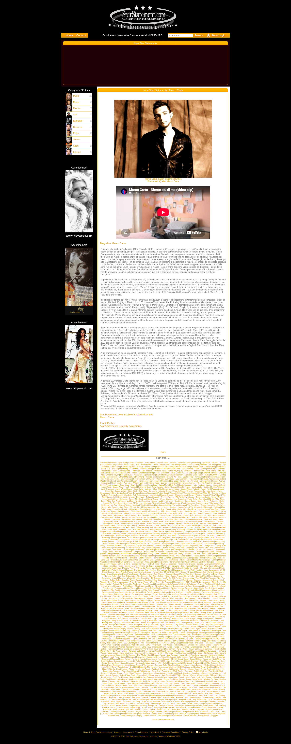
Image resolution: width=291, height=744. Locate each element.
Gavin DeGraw (110, 618)
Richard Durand (121, 517)
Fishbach (213, 655)
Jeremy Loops (195, 697)
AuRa (179, 649)
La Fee (143, 483)
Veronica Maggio (190, 493)
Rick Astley (194, 612)
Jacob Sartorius (205, 649)
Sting (160, 621)
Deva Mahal (161, 657)
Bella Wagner (213, 523)
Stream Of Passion (147, 479)
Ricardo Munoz (179, 491)
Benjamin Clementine (197, 531)
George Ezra (209, 546)
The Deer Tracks (140, 529)
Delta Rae (117, 596)
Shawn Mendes (175, 604)
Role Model (162, 716)
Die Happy (178, 554)
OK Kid (173, 659)
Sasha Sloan (148, 673)
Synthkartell (113, 562)
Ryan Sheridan (185, 533)
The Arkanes (158, 558)
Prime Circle (209, 538)
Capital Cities (151, 540)
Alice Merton (151, 663)
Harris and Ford (127, 501)
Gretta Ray (125, 631)
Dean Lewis (196, 677)
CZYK (193, 681)
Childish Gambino (191, 661)
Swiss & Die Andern (121, 584)
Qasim (199, 544)
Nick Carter (105, 473)
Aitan (177, 489)
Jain (166, 637)
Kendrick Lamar (184, 463)
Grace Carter (145, 641)
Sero (222, 661)
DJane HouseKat (208, 505)
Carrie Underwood (169, 677)
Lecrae (124, 651)
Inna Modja (154, 495)
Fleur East (151, 608)
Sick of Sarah (131, 481)
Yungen (137, 647)
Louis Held (168, 683)
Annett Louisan (112, 485)
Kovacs (169, 574)
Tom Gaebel (133, 574)
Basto (183, 489)
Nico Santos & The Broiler (198, 631)
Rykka (202, 525)
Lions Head (137, 596)
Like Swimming (138, 550)
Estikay (146, 625)
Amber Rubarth (193, 489)
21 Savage (171, 657)
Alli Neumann (187, 706)
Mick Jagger (116, 701)
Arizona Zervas (116, 693)
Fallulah (199, 552)
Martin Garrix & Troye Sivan (121, 635)
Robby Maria (178, 574)
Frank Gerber (193, 465)
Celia (222, 501)
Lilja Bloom (104, 564)
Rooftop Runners (109, 556)
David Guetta (208, 552)
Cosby (183, 572)
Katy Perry (136, 602)
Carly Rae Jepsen (198, 596)
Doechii (113, 712)
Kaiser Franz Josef (164, 635)
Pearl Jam (125, 695)
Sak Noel (174, 485)
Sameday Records (139, 631)
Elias (139, 691)
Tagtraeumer (206, 590)
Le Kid (208, 525)
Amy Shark (171, 661)
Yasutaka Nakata (191, 625)
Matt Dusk (138, 475)
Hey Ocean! (147, 548)
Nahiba (217, 507)
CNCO (207, 657)
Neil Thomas (113, 604)
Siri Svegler (194, 540)
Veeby (102, 546)
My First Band (173, 566)
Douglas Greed (161, 560)
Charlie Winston (141, 586)
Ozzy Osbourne (153, 693)
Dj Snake (166, 699)
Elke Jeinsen (147, 471)
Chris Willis (157, 489)
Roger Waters (199, 633)
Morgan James (129, 590)
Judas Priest (184, 651)
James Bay (178, 598)
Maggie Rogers (112, 675)
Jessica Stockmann (154, 477)
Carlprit (189, 548)
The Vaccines (150, 653)
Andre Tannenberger (108, 477)
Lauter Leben (169, 523)
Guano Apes (118, 487)
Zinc (182, 566)
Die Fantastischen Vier (137, 649)
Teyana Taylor (155, 697)
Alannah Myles (176, 493)
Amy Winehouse (199, 699)
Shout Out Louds (209, 651)
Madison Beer (193, 712)
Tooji (184, 503)
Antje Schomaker (123, 645)
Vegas (114, 578)
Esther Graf (127, 706)
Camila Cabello (186, 633)
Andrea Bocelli (148, 602)
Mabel (106, 693)
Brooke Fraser (184, 487)
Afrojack (169, 501)
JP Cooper (186, 691)
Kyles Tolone (201, 629)
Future (186, 629)
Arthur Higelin (218, 515)
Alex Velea (105, 479)
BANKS (210, 550)
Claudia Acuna (208, 479)
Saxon (123, 657)
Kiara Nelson (198, 693)
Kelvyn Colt (193, 649)
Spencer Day (149, 475)
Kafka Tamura (131, 588)
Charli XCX (105, 469)
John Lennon (192, 695)
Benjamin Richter (193, 641)
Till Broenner (156, 578)
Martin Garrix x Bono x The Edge (175, 701)
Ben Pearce (131, 544)
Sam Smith (156, 568)
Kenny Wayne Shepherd (193, 637)
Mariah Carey (105, 651)
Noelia (138, 501)
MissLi (103, 481)
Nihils (167, 576)
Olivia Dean (214, 712)
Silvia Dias (105, 483)
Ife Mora (175, 544)
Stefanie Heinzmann (193, 586)
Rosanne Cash (182, 697)
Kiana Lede (171, 687)
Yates (165, 606)
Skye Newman (144, 714)
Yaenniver (220, 701)
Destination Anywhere (193, 519)
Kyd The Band (122, 681)
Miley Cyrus (164, 465)
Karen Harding (209, 586)
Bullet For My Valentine (151, 701)
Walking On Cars (211, 679)
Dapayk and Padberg (144, 546)
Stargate (103, 631)
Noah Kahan (126, 716)
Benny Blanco (115, 685)
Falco (160, 631)
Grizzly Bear (105, 643)
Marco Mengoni (219, 525)
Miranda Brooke (165, 491)
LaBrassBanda (120, 625)
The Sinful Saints (151, 590)
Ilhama (189, 491)
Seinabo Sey (162, 604)
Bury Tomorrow (204, 659)
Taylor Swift (122, 463)
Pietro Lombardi (198, 691)
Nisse (159, 606)
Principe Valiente (202, 495)
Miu (155, 517)
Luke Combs (115, 689)
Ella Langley (137, 716)
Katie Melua (204, 621)
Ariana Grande (162, 463)
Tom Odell (218, 612)
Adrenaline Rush (120, 574)
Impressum (127, 732)
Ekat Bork (209, 564)
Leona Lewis (188, 604)
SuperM (177, 685)
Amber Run (197, 566)
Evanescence (196, 647)
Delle (211, 610)
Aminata (148, 594)
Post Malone (205, 661)
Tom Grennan (178, 641)
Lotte (192, 629)
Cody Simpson (129, 546)
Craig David (196, 651)
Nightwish (105, 590)
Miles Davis (122, 679)
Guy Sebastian (154, 647)
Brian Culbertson (176, 475)
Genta (222, 475)
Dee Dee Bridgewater (126, 576)
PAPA (169, 546)
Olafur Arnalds (192, 525)
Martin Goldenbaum (215, 572)
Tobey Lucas (160, 596)
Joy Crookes (108, 704)
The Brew (150, 550)
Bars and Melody (154, 677)
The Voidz (169, 653)
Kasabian (212, 629)
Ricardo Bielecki (109, 558)
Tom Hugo (140, 497)
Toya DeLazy (131, 525)
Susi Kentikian (172, 655)
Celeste (125, 689)
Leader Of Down (210, 675)
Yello (200, 695)
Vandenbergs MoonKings (130, 554)
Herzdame (150, 556)
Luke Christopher (135, 625)
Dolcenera (116, 519)
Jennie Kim (161, 710)
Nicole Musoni (165, 529)
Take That (159, 602)
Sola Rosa (143, 491)
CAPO (223, 712)
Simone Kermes (189, 483)
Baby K (175, 529)
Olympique (159, 586)
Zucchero (171, 614)
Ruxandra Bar (199, 491)
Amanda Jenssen (146, 525)
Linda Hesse (158, 521)
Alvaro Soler (208, 706)
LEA (159, 663)
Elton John (124, 606)
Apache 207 (136, 695)
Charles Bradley (168, 548)
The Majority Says (164, 570)
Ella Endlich (218, 566)
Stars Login (203, 732)
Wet (109, 665)
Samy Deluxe (152, 499)
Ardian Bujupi (163, 493)
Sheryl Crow (127, 685)
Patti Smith (142, 679)
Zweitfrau (153, 485)
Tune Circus (148, 584)
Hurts (201, 594)
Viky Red (144, 505)
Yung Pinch (130, 675)
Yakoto (208, 485)
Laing (150, 574)
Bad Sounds (174, 669)
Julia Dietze (220, 479)
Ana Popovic (200, 536)
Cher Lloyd (154, 687)
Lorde (132, 531)
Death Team (150, 588)
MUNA (177, 681)
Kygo (103, 608)
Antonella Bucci (160, 471)
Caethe (207, 487)
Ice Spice (203, 704)
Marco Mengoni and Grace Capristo (205, 627)
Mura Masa (190, 683)
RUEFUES (169, 572)
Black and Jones (210, 519)
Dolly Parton (210, 467)
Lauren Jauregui (214, 673)
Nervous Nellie (110, 576)
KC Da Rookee (154, 544)
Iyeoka (152, 570)
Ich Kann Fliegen (151, 503)
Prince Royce (124, 659)
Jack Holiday (128, 509)
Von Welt (154, 625)
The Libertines (138, 604)
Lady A (175, 533)
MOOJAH (214, 475)
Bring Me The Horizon (148, 667)
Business (77, 127)
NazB (165, 578)
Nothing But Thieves (149, 633)
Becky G (193, 659)
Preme (180, 661)
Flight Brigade (168, 616)
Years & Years (107, 586)
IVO (177, 556)
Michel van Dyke (131, 566)
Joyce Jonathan (201, 477)
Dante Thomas (171, 487)
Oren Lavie (139, 653)
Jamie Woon (121, 489)
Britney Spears (207, 612)
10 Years (116, 651)
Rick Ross (209, 643)
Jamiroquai (218, 625)
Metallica (105, 467)
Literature (77, 121)
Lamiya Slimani (182, 612)
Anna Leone (152, 659)
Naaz (221, 633)
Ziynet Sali (109, 491)
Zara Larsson (189, 614)
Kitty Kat (221, 471)
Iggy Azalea (104, 525)
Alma (111, 625)
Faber (219, 629)
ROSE (152, 710)
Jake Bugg (126, 519)
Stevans (150, 598)
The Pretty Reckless (195, 570)
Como (190, 527)
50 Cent (178, 699)
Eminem (177, 467)
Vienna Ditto (203, 548)
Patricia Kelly (175, 691)
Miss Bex (189, 574)
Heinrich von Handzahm (151, 538)
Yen (181, 519)
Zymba (209, 710)
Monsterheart (178, 582)
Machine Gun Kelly (208, 465)
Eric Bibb (196, 554)
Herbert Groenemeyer (189, 602)
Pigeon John (125, 473)
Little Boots (111, 511)
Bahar (163, 536)
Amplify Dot (184, 529)
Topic (222, 606)
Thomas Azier (188, 523)
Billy (108, 610)
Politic (76, 133)
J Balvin (140, 467)
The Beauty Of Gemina (156, 614)
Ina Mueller (211, 469)
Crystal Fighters (138, 540)
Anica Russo (129, 693)
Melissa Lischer (198, 562)
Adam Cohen (158, 576)
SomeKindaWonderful (171, 584)
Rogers (218, 643)
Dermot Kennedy (212, 683)
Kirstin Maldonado (142, 635)
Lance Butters (196, 665)
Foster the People (191, 568)
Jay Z (209, 699)
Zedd (126, 673)
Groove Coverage (161, 473)
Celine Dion (115, 467)
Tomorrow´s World (143, 531)
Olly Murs (121, 525)
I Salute (221, 655)
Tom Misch (104, 657)
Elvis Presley (213, 639)
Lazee (104, 499)
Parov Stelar (192, 499)
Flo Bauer (127, 550)
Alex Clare (124, 507)
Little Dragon (216, 631)
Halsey (163, 687)
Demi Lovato (213, 600)
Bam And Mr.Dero (210, 574)
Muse (109, 548)
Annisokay (140, 616)
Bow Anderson (179, 695)
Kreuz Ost (219, 542)
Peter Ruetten (198, 485)
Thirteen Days (184, 596)
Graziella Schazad (188, 584)
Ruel (213, 657)
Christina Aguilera (128, 467)
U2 (209, 596)
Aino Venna (181, 527)
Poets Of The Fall (160, 623)
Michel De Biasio (146, 566)
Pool (198, 590)
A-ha (220, 704)
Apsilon (220, 708)
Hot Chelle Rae (208, 533)
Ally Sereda (148, 517)
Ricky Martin (117, 621)
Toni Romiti (213, 671)
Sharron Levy (188, 578)
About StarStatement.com (101, 732)
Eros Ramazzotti (191, 600)
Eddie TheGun (160, 525)
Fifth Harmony (164, 618)
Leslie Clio (192, 513)
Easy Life (111, 691)
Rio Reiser (210, 701)
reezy (135, 706)
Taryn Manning (219, 513)
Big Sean (179, 625)
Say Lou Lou (186, 546)
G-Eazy (190, 572)
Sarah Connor (137, 594)
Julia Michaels (168, 697)
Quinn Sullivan (170, 631)
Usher (199, 616)
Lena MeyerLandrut (193, 592)
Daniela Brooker (166, 495)
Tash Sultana (123, 667)
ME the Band (210, 529)
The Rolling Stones (178, 465)
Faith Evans (147, 592)
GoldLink (210, 667)
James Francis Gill (178, 576)
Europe (168, 586)
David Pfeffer (196, 582)
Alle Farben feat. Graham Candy (119, 560)
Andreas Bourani (115, 495)
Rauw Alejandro (219, 714)
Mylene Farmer (217, 604)
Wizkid (204, 639)
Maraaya (121, 578)
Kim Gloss (179, 501)
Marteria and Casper (133, 665)
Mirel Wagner (158, 574)
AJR (154, 641)
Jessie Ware (153, 513)
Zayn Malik (205, 463)
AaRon (212, 608)
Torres (140, 590)
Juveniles (197, 533)
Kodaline (124, 531)
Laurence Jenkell (194, 503)
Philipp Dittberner (208, 641)
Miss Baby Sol (130, 495)
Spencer (198, 574)
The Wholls (141, 655)
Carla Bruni (113, 647)
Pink (142, 643)
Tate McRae (220, 706)
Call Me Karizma (200, 671)
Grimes (182, 525)
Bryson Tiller (193, 645)
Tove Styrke (164, 594)
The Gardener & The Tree (144, 639)
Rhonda (103, 582)
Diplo (148, 681)
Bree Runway (208, 697)
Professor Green (115, 673)
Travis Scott (150, 467)
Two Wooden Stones (125, 556)
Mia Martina (118, 515)
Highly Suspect (127, 629)
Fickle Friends (217, 623)
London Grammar (183, 542)
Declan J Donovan (159, 669)
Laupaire (209, 594)
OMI (187, 582)
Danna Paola (155, 695)
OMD (148, 645)
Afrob (208, 623)
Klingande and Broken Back (193, 667)
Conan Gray (107, 683)
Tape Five (214, 509)
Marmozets (173, 560)
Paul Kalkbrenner (196, 657)
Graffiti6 (111, 513)
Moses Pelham (187, 643)
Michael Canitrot (135, 517)
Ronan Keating (193, 606)
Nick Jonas (151, 637)
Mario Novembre (126, 653)
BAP (177, 572)
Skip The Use (192, 517)
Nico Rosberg (187, 469)
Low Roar (217, 558)
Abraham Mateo (135, 651)
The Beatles (133, 469)
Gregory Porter (164, 540)
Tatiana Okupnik (152, 497)
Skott (150, 655)
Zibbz (133, 527)
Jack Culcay (189, 473)
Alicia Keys (123, 612)
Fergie (179, 614)
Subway (164, 483)
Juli (150, 576)
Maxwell (135, 671)
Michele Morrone (154, 699)
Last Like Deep (113, 531)
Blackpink (169, 467)
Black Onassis (109, 544)
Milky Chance (206, 540)
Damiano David (179, 712)
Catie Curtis (138, 489)
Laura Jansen (181, 479)
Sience (76, 139)
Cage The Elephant (120, 677)
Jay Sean (189, 639)
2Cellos (207, 665)
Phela (155, 594)
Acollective (123, 582)
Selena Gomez (122, 465)
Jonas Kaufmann (218, 665)
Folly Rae (140, 661)
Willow (202, 701)
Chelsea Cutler (149, 691)
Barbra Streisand (208, 669)
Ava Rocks (114, 479)
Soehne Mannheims (173, 521)
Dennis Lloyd (184, 677)
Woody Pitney (129, 568)
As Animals (132, 572)
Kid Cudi (127, 699)
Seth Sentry (172, 596)
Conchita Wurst (128, 580)
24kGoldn (127, 701)
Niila (131, 598)
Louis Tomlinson (132, 641)
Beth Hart (182, 513)
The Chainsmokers (137, 608)
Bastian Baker (209, 521)
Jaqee (178, 523)
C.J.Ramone (166, 582)
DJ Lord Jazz (135, 507)
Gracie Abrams (190, 716)
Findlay (104, 604)
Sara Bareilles (167, 675)
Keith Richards (205, 602)
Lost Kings (185, 647)
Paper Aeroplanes (187, 552)
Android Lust (113, 499)
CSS (186, 531)
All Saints (160, 608)
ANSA (164, 568)
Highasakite (220, 562)
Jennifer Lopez (146, 469)
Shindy (208, 681)
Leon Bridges (163, 659)
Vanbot (190, 538)
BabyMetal (211, 708)
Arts (75, 114)
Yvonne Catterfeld (114, 546)
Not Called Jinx (126, 475)
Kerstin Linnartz (137, 477)
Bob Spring (218, 594)
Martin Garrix (105, 627)
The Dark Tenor (153, 564)
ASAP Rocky (178, 671)
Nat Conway (170, 649)
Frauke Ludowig (118, 471)
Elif (190, 693)
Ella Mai (145, 697)
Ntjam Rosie (114, 523)
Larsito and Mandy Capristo (179, 673)
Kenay (137, 629)
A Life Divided (119, 521)
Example (172, 564)
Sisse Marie (154, 505)
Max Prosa (146, 629)
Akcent (154, 501)
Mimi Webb (120, 704)
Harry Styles (150, 463)
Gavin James (166, 647)
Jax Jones (136, 697)
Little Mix (140, 610)
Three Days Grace (156, 649)
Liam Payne (196, 689)
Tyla (137, 465)
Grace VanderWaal (151, 651)
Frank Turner (217, 681)
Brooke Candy (115, 616)
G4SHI (161, 653)
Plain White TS (204, 493)
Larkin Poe (213, 606)
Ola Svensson (215, 517)
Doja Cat (137, 560)
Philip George (219, 584)
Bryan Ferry (178, 515)
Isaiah (218, 669)
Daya (155, 618)
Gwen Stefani (218, 602)
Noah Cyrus (134, 633)
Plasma (189, 566)
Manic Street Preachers (189, 655)
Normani (221, 675)
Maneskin (194, 701)
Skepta (157, 708)
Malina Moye (163, 485)
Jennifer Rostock (214, 614)
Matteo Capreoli (161, 598)
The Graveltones (217, 548)
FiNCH (192, 710)
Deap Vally (180, 517)
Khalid (121, 641)
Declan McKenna (164, 641)
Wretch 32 (131, 578)
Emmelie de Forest (175, 531)
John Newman (206, 558)
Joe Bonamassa (211, 570)
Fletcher (159, 683)
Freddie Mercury (150, 685)
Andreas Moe (218, 590)
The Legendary (187, 623)
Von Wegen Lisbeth (210, 677)
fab (168, 651)
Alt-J (221, 523)
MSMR (104, 527)
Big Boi (205, 635)
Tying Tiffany (215, 495)
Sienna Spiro (157, 714)
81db (207, 475)
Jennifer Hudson (121, 633)
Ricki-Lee (210, 562)
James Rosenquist (149, 493)
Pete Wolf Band (180, 645)
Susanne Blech (172, 552)
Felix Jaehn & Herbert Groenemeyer (160, 612)
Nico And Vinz (201, 576)
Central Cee (110, 465)
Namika (215, 596)
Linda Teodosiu (185, 485)
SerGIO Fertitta (175, 578)
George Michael (182, 689)
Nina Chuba (181, 704)
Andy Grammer (107, 489)
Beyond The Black (205, 584)
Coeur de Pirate (176, 592)
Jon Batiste (130, 704)
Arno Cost (146, 501)
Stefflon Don (174, 623)
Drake (155, 465)
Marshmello (140, 663)
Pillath (105, 625)
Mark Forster (203, 608)
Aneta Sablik (150, 562)
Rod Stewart (150, 604)
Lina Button (211, 491)
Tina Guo (172, 665)
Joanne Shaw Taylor (194, 679)
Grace (109, 574)
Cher (193, 544)
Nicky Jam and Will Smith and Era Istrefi (184, 663)
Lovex (205, 503)
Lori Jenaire (155, 481)
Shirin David (193, 704)
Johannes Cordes (203, 497)
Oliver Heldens (108, 572)
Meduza (145, 687)
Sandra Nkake (139, 523)
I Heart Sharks (199, 556)
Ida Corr (114, 505)
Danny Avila (166, 671)
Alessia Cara (122, 608)
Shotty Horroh (134, 669)
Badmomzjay (106, 695)
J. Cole (104, 714)
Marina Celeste (219, 485)
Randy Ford (184, 481)
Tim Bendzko (140, 499)
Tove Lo (164, 564)
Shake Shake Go (200, 588)
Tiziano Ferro (145, 689)
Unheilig (191, 576)
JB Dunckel (208, 653)
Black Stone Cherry (177, 606)
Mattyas (148, 489)
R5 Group (159, 550)
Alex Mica (203, 499)
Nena (113, 525)
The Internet (148, 665)
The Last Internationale (209, 568)
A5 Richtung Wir (169, 477)
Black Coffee (159, 610)
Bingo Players (185, 562)
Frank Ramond (130, 487)
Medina (136, 505)
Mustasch (151, 657)
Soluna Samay (190, 501)
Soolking (218, 693)
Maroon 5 (214, 621)
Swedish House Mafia (168, 513)
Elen (182, 683)
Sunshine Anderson (217, 477)
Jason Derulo (117, 699)
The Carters (212, 663)
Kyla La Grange (144, 572)
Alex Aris (203, 655)
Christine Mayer (112, 475)
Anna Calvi (208, 566)
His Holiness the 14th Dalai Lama (166, 469)
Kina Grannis (189, 564)
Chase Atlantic (160, 673)
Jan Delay (136, 701)
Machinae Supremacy (165, 479)
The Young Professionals (148, 515)
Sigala (162, 625)
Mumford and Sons (129, 714)
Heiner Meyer (173, 471)
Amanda (169, 627)
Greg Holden (192, 594)
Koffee (122, 675)
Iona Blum (215, 511)
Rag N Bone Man (150, 621)
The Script (199, 643)
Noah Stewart (177, 511)
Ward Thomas (135, 673)
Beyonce (160, 467)
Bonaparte (153, 491)
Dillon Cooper (217, 582)
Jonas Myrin (112, 529)
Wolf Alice (168, 712)
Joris (165, 663)
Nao (204, 663)
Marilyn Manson (205, 687)
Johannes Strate (127, 499)
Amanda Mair (165, 505)
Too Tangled (212, 527)
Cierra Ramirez (107, 517)
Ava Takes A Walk (131, 483)
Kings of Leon (177, 618)
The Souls (169, 608)
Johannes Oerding (115, 614)
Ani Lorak (194, 481)
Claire (155, 531)
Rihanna (215, 463)
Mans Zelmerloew (116, 594)
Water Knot (197, 546)
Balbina (106, 635)
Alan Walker (219, 610)
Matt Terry (115, 657)
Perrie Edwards (194, 708)
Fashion (77, 108)
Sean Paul (138, 685)
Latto (161, 706)
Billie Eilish (220, 467)
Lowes (180, 665)
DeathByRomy (163, 691)
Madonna (196, 463)
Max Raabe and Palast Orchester (167, 580)
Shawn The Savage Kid (174, 550)
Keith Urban (196, 542)
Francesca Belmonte (210, 592)
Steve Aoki (156, 671)
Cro (216, 695)
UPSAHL (178, 675)
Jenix (111, 552)
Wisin (185, 649)
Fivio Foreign (156, 704)
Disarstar (104, 706)
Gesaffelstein (209, 544)
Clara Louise (113, 653)
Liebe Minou (106, 487)
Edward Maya (124, 477)
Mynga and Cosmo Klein (213, 580)
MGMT (206, 647)
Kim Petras (168, 706)
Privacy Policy (188, 732)
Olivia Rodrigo (122, 708)
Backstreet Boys (152, 661)
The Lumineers (129, 616)
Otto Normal (122, 558)
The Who (171, 689)
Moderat (149, 610)
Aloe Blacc (117, 550)
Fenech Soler (158, 572)
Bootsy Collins (205, 645)
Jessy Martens (152, 643)
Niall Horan (186, 685)
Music (76, 96)
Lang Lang (112, 697)
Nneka (108, 584)
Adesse (104, 665)
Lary (103, 574)
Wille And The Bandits (123, 552)
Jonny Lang (175, 643)
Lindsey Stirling (170, 588)
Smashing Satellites (144, 580)
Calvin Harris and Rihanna (135, 614)
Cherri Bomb (107, 515)
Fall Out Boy (135, 606)
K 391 (162, 661)
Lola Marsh (182, 687)
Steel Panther (186, 556)
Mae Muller (131, 691)
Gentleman (206, 689)
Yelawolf (203, 600)
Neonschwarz (178, 586)
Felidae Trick (107, 566)
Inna (179, 477)
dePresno (121, 637)
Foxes (180, 564)
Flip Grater (173, 562)
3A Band (188, 554)
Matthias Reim (158, 629)
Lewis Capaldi (218, 689)
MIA (119, 618)
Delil (179, 667)
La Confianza (135, 584)
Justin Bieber (146, 465)
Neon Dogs (172, 525)
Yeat (182, 714)
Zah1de (131, 712)
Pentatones (119, 588)
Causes (183, 669)
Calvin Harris (128, 586)
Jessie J (162, 531)
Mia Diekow (146, 521)
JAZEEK (159, 712)
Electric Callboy (143, 704)
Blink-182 (198, 706)
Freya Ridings (132, 683)
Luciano (142, 706)
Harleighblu (166, 544)
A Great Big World (143, 568)
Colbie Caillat (115, 580)
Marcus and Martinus (167, 667)
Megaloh (134, 536)
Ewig (151, 600)
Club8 (174, 540)
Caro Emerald (165, 515)
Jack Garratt (125, 604)
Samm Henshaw (127, 663)
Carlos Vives (140, 533)
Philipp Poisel (202, 618)
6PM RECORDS (109, 708)
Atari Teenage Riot (212, 578)
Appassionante (218, 489)
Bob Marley (121, 691)
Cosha (221, 663)
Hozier (211, 576)
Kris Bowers (213, 554)
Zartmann (104, 712)
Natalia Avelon (212, 633)
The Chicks (208, 695)
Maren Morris (154, 675)
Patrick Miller (171, 509)
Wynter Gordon (166, 499)
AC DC (113, 637)
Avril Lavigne (122, 669)
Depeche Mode (141, 627)
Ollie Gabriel (116, 610)
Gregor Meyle (160, 566)
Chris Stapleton (124, 697)
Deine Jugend (142, 495)
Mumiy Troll (159, 600)
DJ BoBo (169, 610)
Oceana (182, 505)
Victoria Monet (203, 716)
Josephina (199, 538)
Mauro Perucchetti (114, 509)
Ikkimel (184, 710)
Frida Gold (136, 471)
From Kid (133, 582)
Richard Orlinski (169, 527)
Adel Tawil (185, 681)
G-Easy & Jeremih (153, 616)
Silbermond (200, 614)
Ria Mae (174, 651)
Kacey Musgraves (171, 714)
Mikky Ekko (106, 550)
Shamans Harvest (164, 639)
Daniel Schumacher (186, 536)
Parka (204, 554)
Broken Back (142, 675)
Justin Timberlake (136, 612)
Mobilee (162, 501)
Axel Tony (192, 509)
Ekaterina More (191, 475)
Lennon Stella (182, 693)
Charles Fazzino (167, 497)
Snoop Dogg (183, 659)
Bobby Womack (191, 511)
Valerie (131, 497)
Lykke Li (131, 661)
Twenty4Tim (152, 706)
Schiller (206, 604)
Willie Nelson (182, 657)
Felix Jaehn (126, 602)
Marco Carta (203, 501)
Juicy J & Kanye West (132, 621)
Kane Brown (179, 679)
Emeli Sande (197, 521)
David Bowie (111, 679)
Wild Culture (145, 671)
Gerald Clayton (137, 542)
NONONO (143, 536)
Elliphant (182, 538)
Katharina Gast (144, 487)
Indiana (113, 564)
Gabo (198, 473)
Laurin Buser (186, 558)
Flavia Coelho (126, 523)
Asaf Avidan (141, 513)
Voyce (186, 665)
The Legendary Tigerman (169, 590)
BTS (187, 714)
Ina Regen (146, 669)
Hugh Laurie (169, 542)
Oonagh (115, 554)
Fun (200, 511)
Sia (213, 616)
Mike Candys (113, 507)
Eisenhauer (117, 568)
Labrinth (200, 681)
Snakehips (221, 657)
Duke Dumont (162, 562)
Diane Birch (132, 491)
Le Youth (122, 538)
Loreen (206, 511)
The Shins (220, 641)
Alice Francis (140, 509)
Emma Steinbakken (200, 685)
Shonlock (111, 481)
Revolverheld (219, 649)
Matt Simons (187, 580)
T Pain (197, 639)
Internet (77, 152)
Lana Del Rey (158, 509)
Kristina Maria (121, 497)
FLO (192, 714)
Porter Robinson (118, 570)
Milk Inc (211, 499)
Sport (75, 146)
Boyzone (156, 548)
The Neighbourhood (183, 653)
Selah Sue (135, 485)
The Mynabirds (196, 507)
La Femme (189, 550)
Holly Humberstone (203, 714)
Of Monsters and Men (140, 511)
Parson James (159, 655)
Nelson (175, 538)
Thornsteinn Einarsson (189, 621)
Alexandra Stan (175, 483)
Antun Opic (141, 544)
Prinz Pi (129, 639)
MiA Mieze (158, 592)
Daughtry (215, 661)
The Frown (220, 536)
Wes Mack (120, 544)
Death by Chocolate (167, 517)
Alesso (166, 592)
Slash (201, 475)
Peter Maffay (114, 629)
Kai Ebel (217, 483)
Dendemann (106, 677)
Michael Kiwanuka (146, 683)
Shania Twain (115, 706)
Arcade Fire (196, 635)
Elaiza (195, 558)
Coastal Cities (199, 527)
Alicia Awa (218, 699)
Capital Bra (106, 663)
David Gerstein (177, 473)
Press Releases (141, 732)
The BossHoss (193, 505)
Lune (204, 708)
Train (153, 635)
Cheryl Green (105, 596)
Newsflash (155, 732)
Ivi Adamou (189, 497)
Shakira (173, 463)
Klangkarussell (179, 570)
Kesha (160, 637)
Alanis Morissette (155, 679)
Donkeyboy (176, 503)
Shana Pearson (113, 602)
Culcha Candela (210, 637)
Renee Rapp (135, 708)
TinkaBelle (203, 517)
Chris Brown (117, 643)
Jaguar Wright (120, 491)
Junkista (176, 546)
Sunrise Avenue (218, 481)
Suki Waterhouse (175, 716)
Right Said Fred (113, 501)
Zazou (175, 505)
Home (85, 732)
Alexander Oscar (217, 685)
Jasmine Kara (203, 509)
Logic (105, 681)
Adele (205, 610)
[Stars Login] (197, 732)
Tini (108, 699)
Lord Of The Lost (135, 503)
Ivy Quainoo (125, 540)
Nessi (157, 554)
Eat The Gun (148, 560)
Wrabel (213, 635)
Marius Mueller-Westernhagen (128, 687)
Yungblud (200, 683)
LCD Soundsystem (131, 643)
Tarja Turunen (134, 493)
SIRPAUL (220, 533)
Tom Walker (167, 645)
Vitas (128, 471)
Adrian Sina (122, 503)
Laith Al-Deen (146, 618)
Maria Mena (167, 695)
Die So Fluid (200, 550)
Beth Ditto (152, 631)
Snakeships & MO (119, 627)
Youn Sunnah (126, 479)
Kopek (221, 574)
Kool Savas (217, 710)
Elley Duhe (219, 667)
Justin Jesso (118, 665)
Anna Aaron (140, 556)
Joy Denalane (185, 471)
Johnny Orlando (168, 693)
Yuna (166, 507)
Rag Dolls (166, 538)
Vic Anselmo (207, 483)
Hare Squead (178, 639)
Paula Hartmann (167, 708)
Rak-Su (142, 677)
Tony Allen (200, 578)
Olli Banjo (162, 633)
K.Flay (170, 685)
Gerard (119, 513)
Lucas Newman (129, 610)
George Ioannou (138, 564)
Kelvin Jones (117, 600)
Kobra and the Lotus (203, 515)
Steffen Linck (219, 564)
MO (135, 552)
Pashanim (107, 710)
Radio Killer (182, 509)
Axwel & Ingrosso (110, 612)
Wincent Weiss (196, 675)
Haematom (112, 649)
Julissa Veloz (164, 503)
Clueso (222, 691)
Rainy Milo (148, 519)
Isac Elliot (180, 548)
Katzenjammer (123, 511)
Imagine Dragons (185, 588)
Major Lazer (199, 623)
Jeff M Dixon (159, 519)
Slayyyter (214, 716)
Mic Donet (166, 511)
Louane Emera (218, 598)
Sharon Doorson (204, 513)
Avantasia (134, 677)
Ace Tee (111, 645)
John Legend (113, 623)
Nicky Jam (140, 657)
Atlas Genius (218, 540)
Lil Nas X (155, 681)
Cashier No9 (188, 477)
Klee (199, 483)
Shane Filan (183, 540)
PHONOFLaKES (197, 529)
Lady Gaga (221, 465)
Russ (171, 637)
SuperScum (119, 592)
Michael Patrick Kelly (182, 635)
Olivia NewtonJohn (119, 493)
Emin (151, 586)
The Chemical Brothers (129, 623)
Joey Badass (114, 631)
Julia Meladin (181, 708)
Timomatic (208, 507)
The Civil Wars (134, 538)
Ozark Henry (147, 554)
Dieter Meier (192, 560)
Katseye (150, 712)
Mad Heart (172, 536)
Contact (117, 732)
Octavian (188, 671)
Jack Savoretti (155, 527)
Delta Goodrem (150, 716)
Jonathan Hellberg (199, 673)
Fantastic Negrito (139, 659)
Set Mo (145, 606)
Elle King (178, 629)
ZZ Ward (210, 536)
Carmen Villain (220, 531)
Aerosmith (187, 699)
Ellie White (180, 497)
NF (172, 699)
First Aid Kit (217, 645)
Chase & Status (171, 602)
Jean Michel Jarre (109, 667)
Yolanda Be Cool (109, 503)
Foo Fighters (173, 633)
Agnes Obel (185, 544)
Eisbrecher (214, 501)
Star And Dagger (107, 536)
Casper (178, 637)
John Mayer (182, 631)
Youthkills (122, 529)
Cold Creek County (178, 594)
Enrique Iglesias (195, 610)
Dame (214, 560)
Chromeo (165, 481)
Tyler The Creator (132, 710)
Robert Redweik (188, 590)
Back (163, 452)
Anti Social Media (216, 588)
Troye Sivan (106, 600)
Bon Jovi (207, 616)
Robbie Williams (217, 487)
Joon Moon (164, 643)
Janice (176, 647)
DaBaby (116, 695)
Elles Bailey (140, 637)
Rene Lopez (144, 481)
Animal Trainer (162, 556)
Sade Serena (142, 527)
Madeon (159, 588)
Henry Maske (116, 483)
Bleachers (106, 659)
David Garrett (130, 600)
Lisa (168, 710)
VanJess (115, 663)
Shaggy (112, 681)
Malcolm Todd (113, 716)
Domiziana (212, 704)
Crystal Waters (125, 505)
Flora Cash (126, 671)
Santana (200, 564)
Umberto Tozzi (153, 483)
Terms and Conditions (171, 732)
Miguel (163, 651)
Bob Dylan (132, 679)
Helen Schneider (203, 598)
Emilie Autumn (153, 533)
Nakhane (131, 657)
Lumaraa (198, 604)
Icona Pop (186, 521)
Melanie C (170, 625)
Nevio (135, 479)
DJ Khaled (169, 629)
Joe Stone (113, 598)
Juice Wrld (193, 687)
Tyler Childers (119, 683)
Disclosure (126, 596)
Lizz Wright (123, 598)
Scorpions (216, 493)
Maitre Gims (197, 653)
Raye (132, 465)
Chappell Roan (197, 467)
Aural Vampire (157, 487)
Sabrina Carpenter (135, 463)
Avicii (149, 509)
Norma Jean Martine (130, 618)
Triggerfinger (155, 511)
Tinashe (119, 655)
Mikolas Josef (193, 669)
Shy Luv (209, 625)
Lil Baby (145, 695)
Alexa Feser (143, 582)
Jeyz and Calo (161, 665)
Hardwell (117, 586)
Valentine (206, 582)
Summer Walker (107, 687)
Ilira (131, 667)
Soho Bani (176, 710)
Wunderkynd (107, 592)
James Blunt (158, 542)
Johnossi (114, 538)
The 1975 (204, 606)
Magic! (105, 669)
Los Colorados (180, 499)
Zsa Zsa (144, 710)
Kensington (153, 529)
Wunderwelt (120, 639)
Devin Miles (124, 485)
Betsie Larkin (168, 489)
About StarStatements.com (163, 720)
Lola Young (121, 712)
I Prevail (157, 584)
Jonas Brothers (166, 681)
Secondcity (106, 568)
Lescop (148, 542)
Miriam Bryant (129, 513)
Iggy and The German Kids (137, 570)
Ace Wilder (107, 533)
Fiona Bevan (138, 562)
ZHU (222, 570)
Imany (129, 489)
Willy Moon (213, 503)
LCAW (176, 627)
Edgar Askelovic (148, 507)
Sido (171, 598)
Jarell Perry (114, 540)
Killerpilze (179, 608)
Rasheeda (110, 497)
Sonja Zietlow (205, 481)
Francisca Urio (195, 479)
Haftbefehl (204, 712)
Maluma (114, 659)
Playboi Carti (141, 712)
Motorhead (221, 556)
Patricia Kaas (160, 546)
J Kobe (182, 560)
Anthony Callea (123, 527)
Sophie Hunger (145, 558)
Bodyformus (141, 693)
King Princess (114, 671)
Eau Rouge (118, 566)
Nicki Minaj (217, 659)
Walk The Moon (138, 645)
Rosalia (178, 706)
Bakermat (134, 681)
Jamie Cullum (208, 542)
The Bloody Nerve (132, 548)
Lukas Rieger (190, 618)
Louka (131, 627)
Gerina (220, 497)
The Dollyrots (200, 523)
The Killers (209, 693)
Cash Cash (211, 556)
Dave (202, 625)
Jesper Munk (165, 533)
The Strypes (155, 536)
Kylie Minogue (129, 655)
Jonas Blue (111, 608)
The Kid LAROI (169, 704)
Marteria (219, 552)
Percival (219, 544)
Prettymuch (156, 645)
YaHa (214, 497)
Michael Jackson (126, 647)
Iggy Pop (162, 685)
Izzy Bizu (220, 616)
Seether (143, 574)
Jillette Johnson (108, 542)
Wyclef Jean (155, 582)
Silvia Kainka (211, 471)
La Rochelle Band (175, 568)
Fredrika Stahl (198, 471)
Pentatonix (133, 558)
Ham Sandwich (125, 562)
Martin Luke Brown (133, 592)
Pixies (171, 556)
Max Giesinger (204, 560)
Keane (176, 683)
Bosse (185, 675)
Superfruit (131, 637)
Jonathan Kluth (167, 554)
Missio (142, 681)
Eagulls (103, 614)
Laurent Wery (183, 507)
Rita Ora (222, 679)
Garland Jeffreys (123, 542)
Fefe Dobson (118, 548)
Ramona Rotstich (133, 521)
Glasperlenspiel (181, 495)
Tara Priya (120, 481)
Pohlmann (153, 627)
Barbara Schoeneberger (116, 661)
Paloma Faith (105, 554)
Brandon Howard (146, 473)
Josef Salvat (113, 582)
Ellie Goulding (116, 590)
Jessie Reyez (212, 691)
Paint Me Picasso (157, 552)
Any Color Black (172, 519)
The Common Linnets (174, 600)
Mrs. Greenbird (143, 578)
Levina (161, 627)
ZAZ (129, 529)
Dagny (103, 691)
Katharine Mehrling (209, 473)
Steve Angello (121, 572)
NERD (213, 647)
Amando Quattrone (172, 558)
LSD (136, 667)
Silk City (112, 669)
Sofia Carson (147, 708)
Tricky (210, 531)
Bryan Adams (139, 598)
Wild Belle (112, 527)
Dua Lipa (186, 467)
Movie (76, 102)
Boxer (140, 588)
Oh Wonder (134, 689)
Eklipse (116, 533)
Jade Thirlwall (118, 710)
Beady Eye (168, 679)
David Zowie (148, 596)
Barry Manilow (162, 475)
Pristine (152, 606)
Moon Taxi (122, 649)
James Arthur (146, 623)
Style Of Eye (143, 552)
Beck (211, 618)
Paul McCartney (139, 699)
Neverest (144, 485)
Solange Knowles (171, 621)
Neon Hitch (188, 515)
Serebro (173, 507)
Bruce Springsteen (119, 469)
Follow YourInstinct (154, 523)
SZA (112, 639)
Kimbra (134, 473)
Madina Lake (197, 487)
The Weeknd (190, 598)
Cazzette (197, 580)
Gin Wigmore (142, 600)
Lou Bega (174, 481)
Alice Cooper (142, 576)
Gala (195, 548)
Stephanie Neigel (123, 536)
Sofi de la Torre (124, 564)
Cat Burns (200, 710)
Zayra (191, 495)
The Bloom (185, 627)
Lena (144, 647)
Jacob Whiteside (182, 616)
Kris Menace (137, 519)
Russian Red (200, 572)
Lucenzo (115, 473)
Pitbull (193, 616)
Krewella (105, 538)
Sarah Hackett (130, 515)
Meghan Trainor (180, 610)
